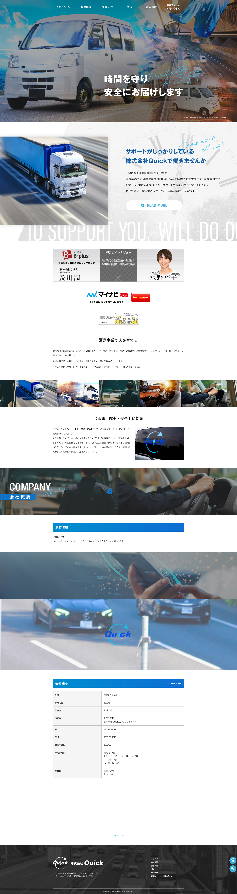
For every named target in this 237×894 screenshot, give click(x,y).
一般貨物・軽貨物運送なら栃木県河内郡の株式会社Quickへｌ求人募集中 (205, 117)
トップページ (64, 7)
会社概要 (86, 7)
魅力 (129, 7)
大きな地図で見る (118, 835)
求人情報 (151, 7)
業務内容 (108, 7)
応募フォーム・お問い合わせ (173, 7)
